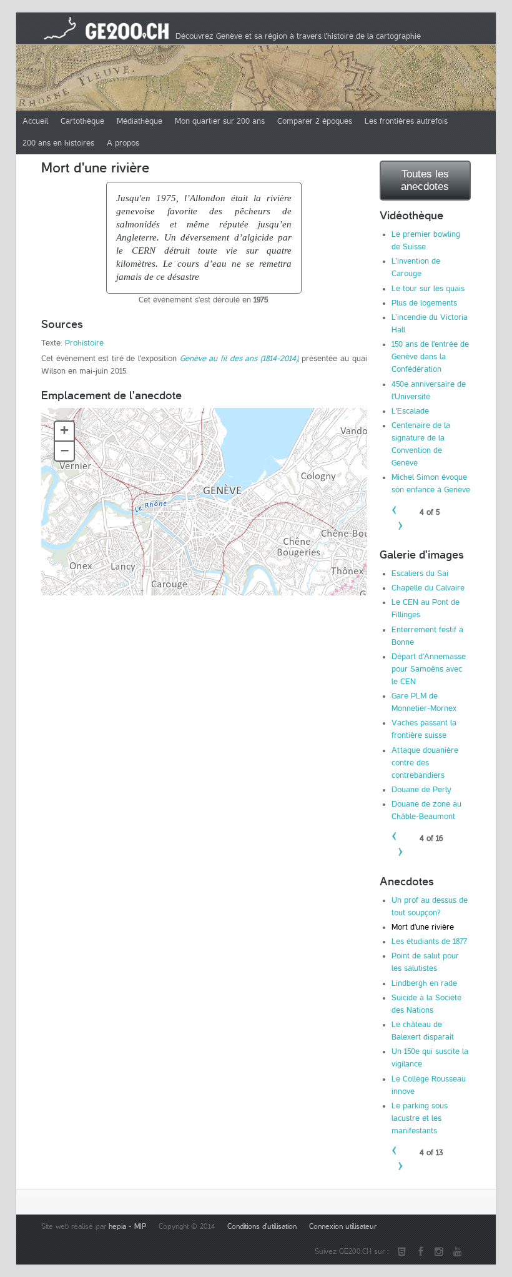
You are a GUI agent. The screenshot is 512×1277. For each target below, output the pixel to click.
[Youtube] (457, 1252)
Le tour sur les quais (428, 288)
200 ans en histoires (58, 143)
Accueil (35, 121)
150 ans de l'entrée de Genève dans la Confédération (430, 357)
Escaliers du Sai (419, 573)
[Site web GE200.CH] (401, 1252)
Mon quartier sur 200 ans (220, 121)
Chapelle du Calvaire (428, 588)
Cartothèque (82, 121)
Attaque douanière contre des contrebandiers (424, 763)
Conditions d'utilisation (262, 1227)
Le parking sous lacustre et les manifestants (419, 1118)
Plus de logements (424, 303)
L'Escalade (410, 411)
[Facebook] (420, 1252)
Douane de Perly (421, 789)
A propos (123, 143)
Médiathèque (139, 121)
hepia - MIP (127, 1227)
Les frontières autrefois (406, 121)
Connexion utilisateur (343, 1227)
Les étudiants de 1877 (429, 941)
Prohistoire (84, 343)
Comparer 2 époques (314, 121)
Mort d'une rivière (422, 927)
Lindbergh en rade (424, 983)
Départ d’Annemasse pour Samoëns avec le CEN (428, 669)
